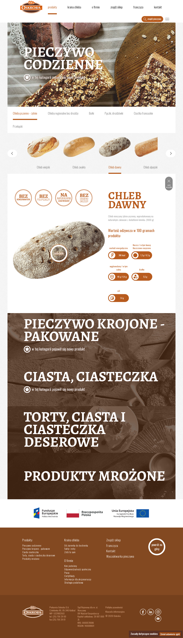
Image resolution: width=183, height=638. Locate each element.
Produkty (52, 7)
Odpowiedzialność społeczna (77, 569)
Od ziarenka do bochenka (76, 545)
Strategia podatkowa (73, 582)
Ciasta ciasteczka (30, 552)
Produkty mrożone (94, 476)
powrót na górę (157, 547)
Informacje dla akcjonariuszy (77, 579)
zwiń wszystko (169, 186)
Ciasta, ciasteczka (91, 379)
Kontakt (158, 7)
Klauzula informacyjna (115, 611)
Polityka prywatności (114, 607)
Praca (67, 572)
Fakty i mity (69, 548)
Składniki (59, 253)
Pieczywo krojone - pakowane (94, 333)
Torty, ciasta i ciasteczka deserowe (75, 429)
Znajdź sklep (116, 7)
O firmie (96, 7)
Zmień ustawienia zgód (170, 633)
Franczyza (138, 7)
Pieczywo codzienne (63, 61)
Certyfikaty (69, 576)
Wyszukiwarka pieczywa (120, 556)
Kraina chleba (74, 7)
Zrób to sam (70, 552)
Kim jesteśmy (70, 566)
